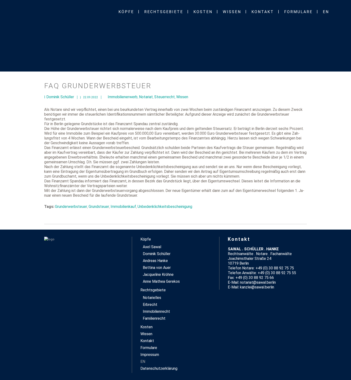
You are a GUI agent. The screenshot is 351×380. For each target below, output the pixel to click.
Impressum (149, 354)
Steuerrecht (164, 97)
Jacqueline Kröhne (158, 274)
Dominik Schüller (156, 254)
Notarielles (152, 297)
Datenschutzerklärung (158, 368)
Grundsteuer (99, 206)
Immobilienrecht (156, 311)
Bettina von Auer (157, 267)
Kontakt (147, 341)
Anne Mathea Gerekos (161, 281)
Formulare (148, 347)
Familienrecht (154, 318)
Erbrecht (150, 304)
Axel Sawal (152, 247)
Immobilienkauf (123, 206)
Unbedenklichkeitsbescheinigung (165, 206)
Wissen (182, 97)
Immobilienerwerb (123, 97)
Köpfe (145, 239)
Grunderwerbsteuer (71, 206)
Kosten (146, 327)
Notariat (146, 97)
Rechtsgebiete (153, 290)
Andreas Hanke (155, 260)
